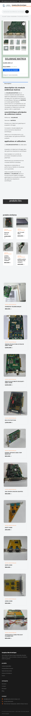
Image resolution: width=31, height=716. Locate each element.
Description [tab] (7, 83)
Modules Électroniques (7, 668)
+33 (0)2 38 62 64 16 (25, 1)
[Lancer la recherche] (27, 11)
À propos (4, 683)
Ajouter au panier (11, 70)
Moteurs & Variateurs (7, 673)
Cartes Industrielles (12, 16)
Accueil (4, 16)
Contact (4, 686)
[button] (23, 23)
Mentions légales (5, 713)
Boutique (4, 688)
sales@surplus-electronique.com (10, 1)
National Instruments (7, 670)
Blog (3, 691)
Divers (3, 675)
